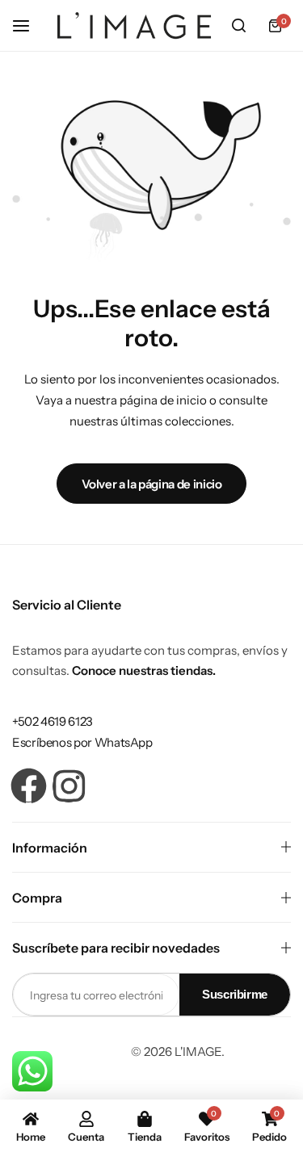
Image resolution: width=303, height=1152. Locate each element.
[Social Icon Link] (28, 786)
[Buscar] (238, 26)
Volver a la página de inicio (152, 484)
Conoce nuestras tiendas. (144, 670)
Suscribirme (234, 994)
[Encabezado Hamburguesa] (29, 25)
